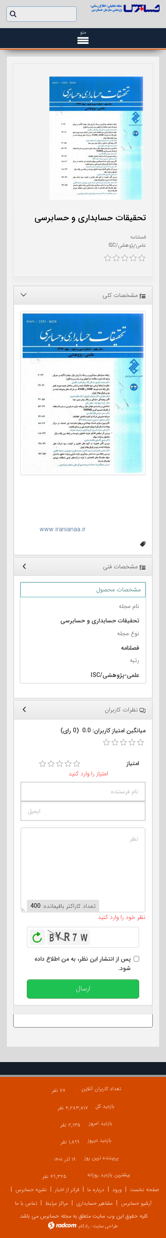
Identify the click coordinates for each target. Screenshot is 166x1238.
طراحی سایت (105, 1226)
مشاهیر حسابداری (94, 1203)
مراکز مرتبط (56, 1203)
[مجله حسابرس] (124, 8)
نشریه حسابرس (31, 1190)
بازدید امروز (100, 1123)
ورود (117, 1190)
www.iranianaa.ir (63, 529)
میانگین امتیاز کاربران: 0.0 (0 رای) (103, 730)
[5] (76, 764)
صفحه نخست (144, 1190)
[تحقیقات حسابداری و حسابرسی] (96, 138)
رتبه (134, 660)
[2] (51, 764)
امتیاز (132, 763)
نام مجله (129, 606)
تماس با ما (26, 1203)
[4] (68, 764)
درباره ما (95, 1190)
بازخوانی (37, 935)
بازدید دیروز (100, 1140)
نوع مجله (128, 633)
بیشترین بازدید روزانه (108, 1175)
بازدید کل (104, 1106)
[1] (42, 764)
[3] (59, 764)
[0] (108, 258)
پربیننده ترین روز (101, 1158)
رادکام (83, 1226)
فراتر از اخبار (67, 1190)
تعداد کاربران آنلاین (101, 1089)
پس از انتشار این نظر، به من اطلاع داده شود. (82, 963)
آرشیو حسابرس (136, 1203)
